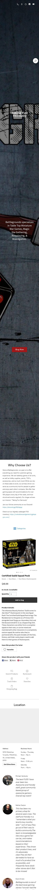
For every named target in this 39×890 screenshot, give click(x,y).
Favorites (27, 681)
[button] (9, 649)
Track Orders (12, 681)
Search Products (12, 674)
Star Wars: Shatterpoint (27, 579)
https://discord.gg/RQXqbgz (12, 507)
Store (4, 579)
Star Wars (12, 579)
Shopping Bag (12, 689)
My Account (27, 674)
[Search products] (35, 60)
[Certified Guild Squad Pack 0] (19, 553)
